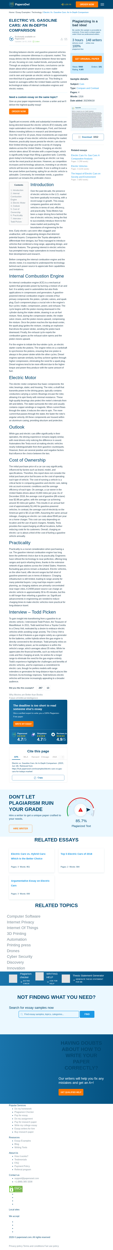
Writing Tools (20, 1147)
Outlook (15, 206)
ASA (55, 757)
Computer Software (24, 916)
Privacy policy (16, 1246)
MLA (26, 757)
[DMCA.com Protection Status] (16, 1189)
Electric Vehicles (79, 166)
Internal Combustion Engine (16, 196)
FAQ (16, 1163)
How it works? (21, 1156)
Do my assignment (23, 1119)
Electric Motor (18, 203)
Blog (16, 1144)
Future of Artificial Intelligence (23, 698)
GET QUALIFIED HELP (71, 1092)
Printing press (19, 945)
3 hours (77, 40)
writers (94, 40)
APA (16, 757)
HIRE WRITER (20, 828)
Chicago (45, 757)
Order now (87, 4)
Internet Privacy (20, 922)
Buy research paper (24, 1132)
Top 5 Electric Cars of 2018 (76, 853)
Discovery (15, 962)
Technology (37, 12)
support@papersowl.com (26, 1178)
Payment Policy (22, 1166)
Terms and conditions (33, 1246)
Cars (82, 84)
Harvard (35, 757)
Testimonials (20, 1159)
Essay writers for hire (24, 1128)
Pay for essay (21, 1115)
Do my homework (23, 1109)
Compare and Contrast (88, 88)
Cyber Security (19, 956)
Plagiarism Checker (24, 1112)
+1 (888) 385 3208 (23, 1182)
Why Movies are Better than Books (26, 695)
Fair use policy (52, 1246)
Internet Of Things (22, 928)
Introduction (17, 190)
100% (76, 46)
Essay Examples (23, 12)
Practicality (17, 215)
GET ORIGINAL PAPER (87, 59)
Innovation (16, 968)
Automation (17, 939)
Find (87, 1014)
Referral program (22, 1169)
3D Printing (16, 933)
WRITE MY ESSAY (23, 724)
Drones (13, 951)
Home (11, 12)
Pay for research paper (25, 1122)
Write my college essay (25, 1125)
